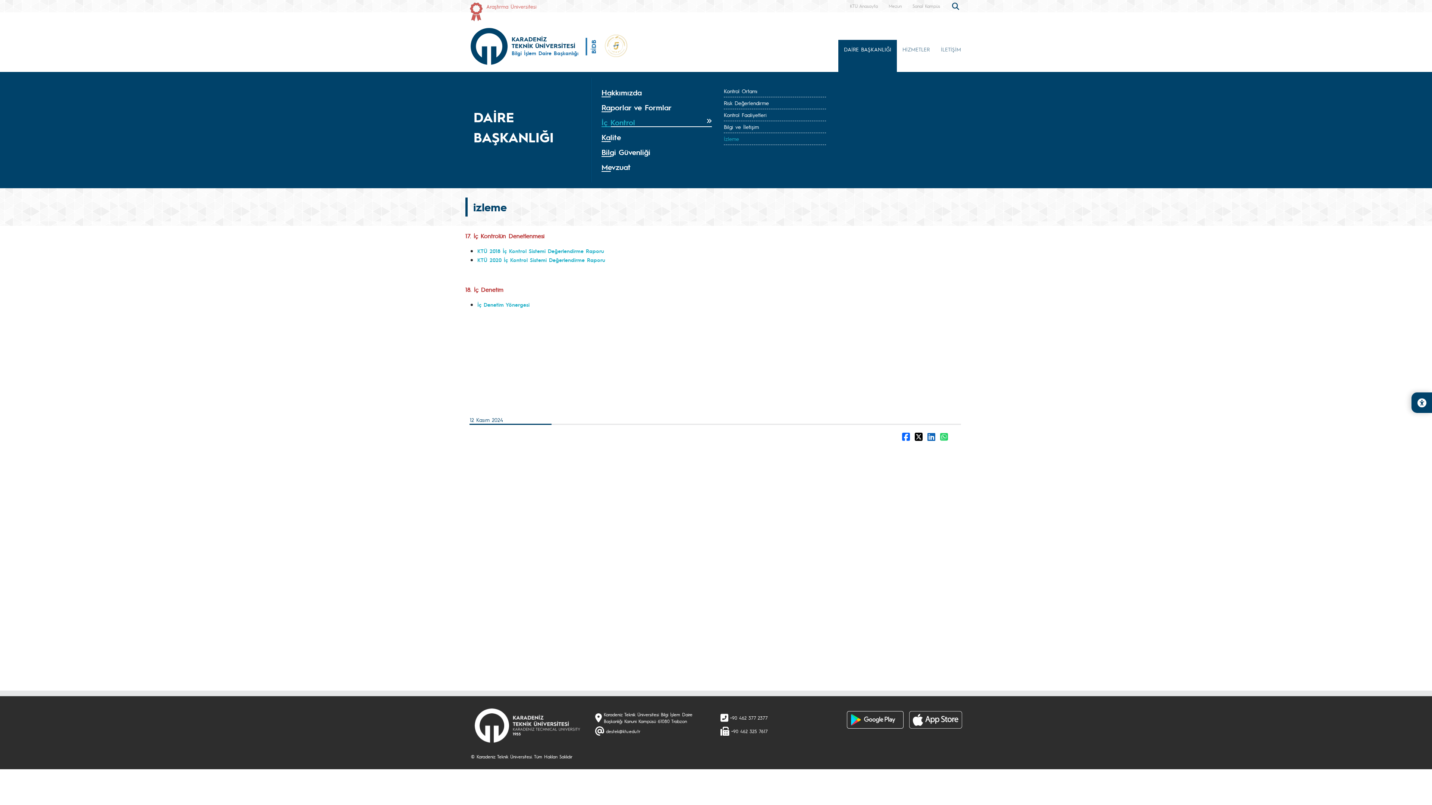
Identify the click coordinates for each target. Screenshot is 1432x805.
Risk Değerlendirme (746, 103)
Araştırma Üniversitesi (511, 6)
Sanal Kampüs (926, 6)
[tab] (657, 92)
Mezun (895, 6)
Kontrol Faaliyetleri (745, 114)
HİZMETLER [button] (916, 49)
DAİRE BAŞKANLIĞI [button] (867, 49)
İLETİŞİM (951, 49)
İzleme (731, 138)
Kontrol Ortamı (740, 91)
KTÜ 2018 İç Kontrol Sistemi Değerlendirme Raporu (540, 250)
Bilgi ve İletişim (741, 126)
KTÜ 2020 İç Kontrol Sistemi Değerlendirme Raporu (541, 259)
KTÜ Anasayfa (864, 6)
